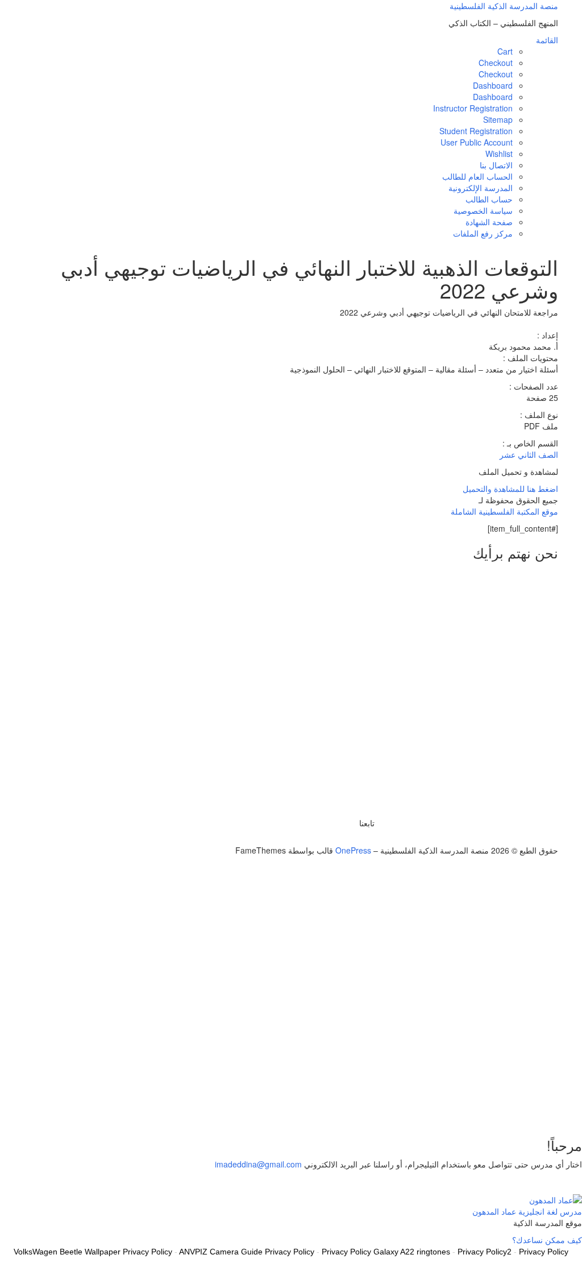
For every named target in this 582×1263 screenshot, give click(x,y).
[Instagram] (353, 838)
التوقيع (535, 1109)
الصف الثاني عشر (529, 454)
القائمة (547, 39)
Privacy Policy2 (485, 1251)
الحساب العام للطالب (477, 176)
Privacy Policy (543, 1251)
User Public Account (476, 142)
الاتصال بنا (496, 165)
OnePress (353, 850)
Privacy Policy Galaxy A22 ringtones (386, 1251)
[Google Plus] (359, 838)
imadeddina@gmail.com (258, 1164)
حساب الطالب (489, 199)
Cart (505, 51)
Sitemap (498, 119)
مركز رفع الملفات (483, 233)
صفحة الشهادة (489, 221)
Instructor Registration (473, 108)
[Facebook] (365, 838)
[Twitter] (371, 838)
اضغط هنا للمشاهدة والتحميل (510, 488)
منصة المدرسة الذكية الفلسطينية (504, 5)
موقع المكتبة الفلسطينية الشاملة (504, 511)
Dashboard (493, 85)
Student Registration (476, 130)
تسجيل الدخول (500, 1109)
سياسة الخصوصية (483, 210)
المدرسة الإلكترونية (480, 187)
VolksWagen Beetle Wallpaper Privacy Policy (93, 1251)
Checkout (496, 62)
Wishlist (499, 153)
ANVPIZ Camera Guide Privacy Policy (246, 1251)
